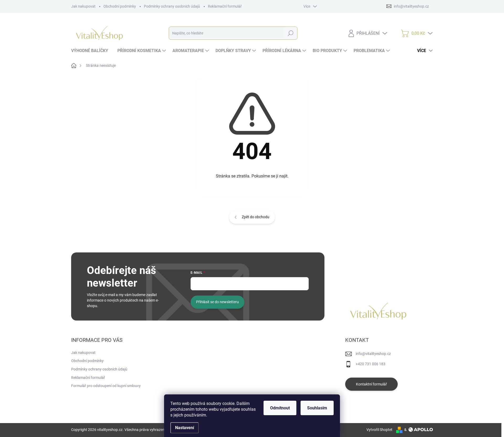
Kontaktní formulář (371, 384)
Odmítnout (280, 407)
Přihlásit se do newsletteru (217, 302)
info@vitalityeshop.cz (373, 354)
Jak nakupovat (83, 6)
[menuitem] (91, 51)
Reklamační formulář (225, 6)
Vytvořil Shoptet (379, 430)
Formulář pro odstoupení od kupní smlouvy (106, 386)
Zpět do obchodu (255, 217)
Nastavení (184, 427)
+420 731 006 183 (370, 364)
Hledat (290, 33)
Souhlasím (317, 407)
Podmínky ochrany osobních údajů (172, 6)
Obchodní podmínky (119, 6)
